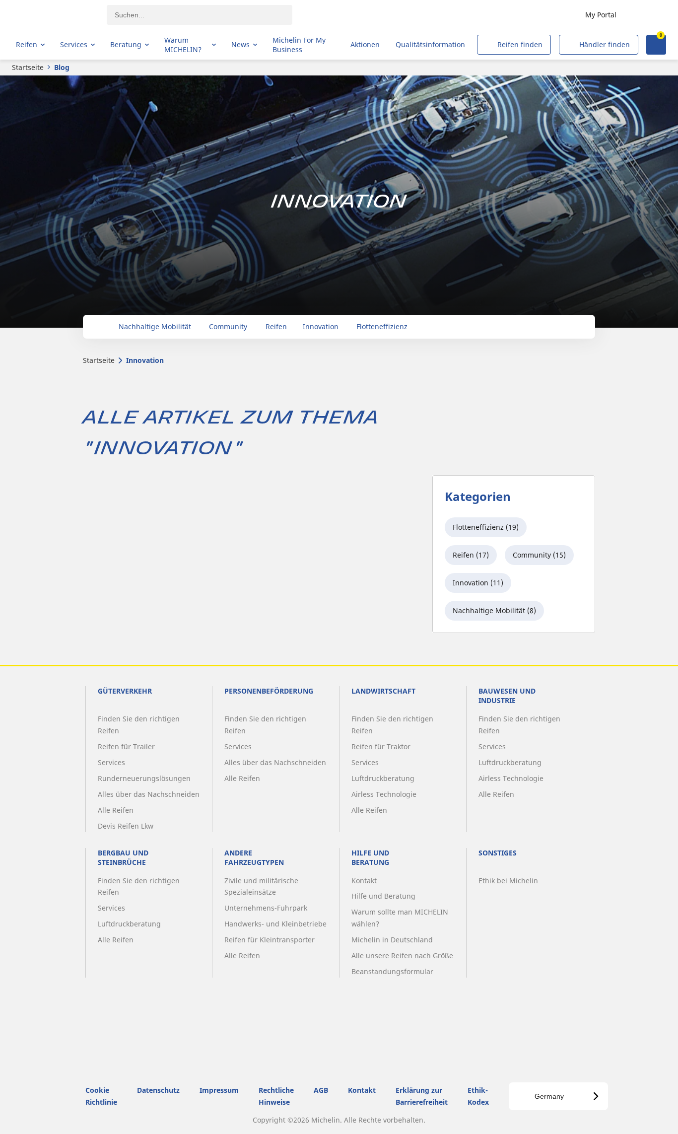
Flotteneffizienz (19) (486, 527)
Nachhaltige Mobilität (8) (494, 610)
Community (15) (539, 555)
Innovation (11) (478, 582)
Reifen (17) (471, 555)
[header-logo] (55, 15)
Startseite (28, 67)
